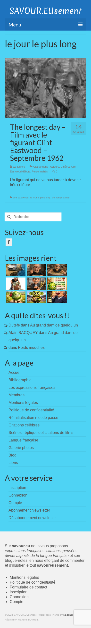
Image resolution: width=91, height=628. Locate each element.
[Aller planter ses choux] (15, 297)
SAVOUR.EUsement (45, 10)
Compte (16, 602)
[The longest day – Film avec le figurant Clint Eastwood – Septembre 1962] (45, 88)
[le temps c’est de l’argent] (35, 283)
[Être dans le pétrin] (56, 270)
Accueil (14, 372)
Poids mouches (31, 347)
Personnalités (40, 171)
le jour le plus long (40, 197)
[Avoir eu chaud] (15, 270)
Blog (12, 455)
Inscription (18, 592)
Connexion (19, 597)
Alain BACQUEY (23, 333)
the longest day (60, 197)
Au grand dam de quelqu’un (54, 325)
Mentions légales (23, 402)
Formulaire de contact (28, 587)
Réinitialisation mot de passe (33, 418)
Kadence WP (70, 614)
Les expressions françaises (31, 387)
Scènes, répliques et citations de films (40, 433)
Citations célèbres (24, 425)
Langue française (23, 440)
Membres (16, 395)
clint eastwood (21, 197)
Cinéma (65, 166)
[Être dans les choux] (56, 283)
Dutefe (21, 166)
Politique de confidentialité (31, 410)
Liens (13, 463)
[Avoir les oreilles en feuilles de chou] (35, 297)
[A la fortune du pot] (15, 283)
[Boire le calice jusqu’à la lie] (56, 297)
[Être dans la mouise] (35, 270)
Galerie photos (21, 448)
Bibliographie (20, 380)
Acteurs (54, 166)
